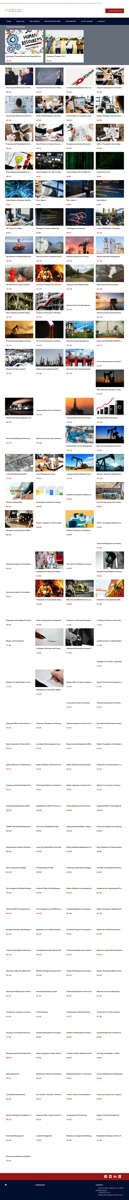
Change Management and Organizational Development (86, 909)
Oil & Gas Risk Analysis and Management (50, 341)
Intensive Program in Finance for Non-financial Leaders (86, 723)
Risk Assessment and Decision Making (110, 313)
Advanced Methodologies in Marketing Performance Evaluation (89, 826)
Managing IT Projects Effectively (47, 228)
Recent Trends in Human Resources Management (53, 144)
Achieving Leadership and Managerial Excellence (84, 868)
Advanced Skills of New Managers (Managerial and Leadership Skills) (60, 888)
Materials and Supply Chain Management (81, 1136)
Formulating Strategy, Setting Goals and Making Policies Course (59, 950)
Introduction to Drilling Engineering (18, 256)
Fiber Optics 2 (71, 200)
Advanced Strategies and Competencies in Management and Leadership (92, 950)
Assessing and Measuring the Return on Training (23, 87)
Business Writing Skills (14, 502)
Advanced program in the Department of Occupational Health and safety (31, 564)
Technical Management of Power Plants (80, 991)
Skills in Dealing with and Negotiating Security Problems (56, 620)
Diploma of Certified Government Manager (112, 929)
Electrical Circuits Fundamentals (108, 991)
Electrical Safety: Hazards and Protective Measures (54, 1115)
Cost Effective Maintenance (15, 1094)
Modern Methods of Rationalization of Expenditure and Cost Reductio (91, 765)
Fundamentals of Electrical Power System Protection (85, 1012)
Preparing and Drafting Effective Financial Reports (24, 785)
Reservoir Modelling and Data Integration (20, 438)
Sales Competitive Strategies (16, 868)
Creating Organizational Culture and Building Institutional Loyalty (90, 87)
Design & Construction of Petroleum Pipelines (52, 313)
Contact (101, 21)
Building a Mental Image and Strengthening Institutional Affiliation (90, 1033)
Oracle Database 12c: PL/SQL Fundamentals (82, 172)
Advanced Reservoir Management (78, 305)
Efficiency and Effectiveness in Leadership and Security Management (91, 600)
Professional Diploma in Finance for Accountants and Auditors (58, 785)
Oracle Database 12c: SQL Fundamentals (50, 172)
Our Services (71, 21)
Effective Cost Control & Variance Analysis (112, 785)
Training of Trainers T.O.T (55, 56)
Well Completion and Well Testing (18, 313)
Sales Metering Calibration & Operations (111, 389)
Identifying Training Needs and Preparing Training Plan (27, 56)
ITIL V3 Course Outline (14, 228)
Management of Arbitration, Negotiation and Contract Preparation (59, 690)
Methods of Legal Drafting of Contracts (20, 682)
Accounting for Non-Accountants (78, 703)
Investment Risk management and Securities (52, 744)
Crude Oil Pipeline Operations (16, 474)
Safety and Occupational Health (47, 369)
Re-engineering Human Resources (79, 144)
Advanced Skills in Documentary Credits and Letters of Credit (27, 723)
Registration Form (52, 21)
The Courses (34, 21)
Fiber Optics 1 (41, 200)
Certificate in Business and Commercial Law (112, 620)
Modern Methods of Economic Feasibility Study (53, 765)
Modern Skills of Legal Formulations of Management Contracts (89, 682)
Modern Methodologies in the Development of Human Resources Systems (62, 116)
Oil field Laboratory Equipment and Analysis (21, 418)
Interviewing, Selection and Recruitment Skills (22, 116)
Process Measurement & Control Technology (112, 361)
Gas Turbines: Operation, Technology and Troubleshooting (57, 1094)
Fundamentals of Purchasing (77, 1115)
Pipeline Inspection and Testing (77, 256)
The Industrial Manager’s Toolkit (108, 1053)
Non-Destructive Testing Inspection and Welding (83, 369)
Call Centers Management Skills (47, 826)
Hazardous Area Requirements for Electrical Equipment (25, 1033)
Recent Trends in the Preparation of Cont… (112, 682)
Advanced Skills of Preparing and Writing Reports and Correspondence (31, 909)
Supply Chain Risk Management (108, 1115)
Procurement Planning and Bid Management (21, 1156)
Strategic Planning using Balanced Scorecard (22, 929)
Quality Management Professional (78, 806)
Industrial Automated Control (46, 991)
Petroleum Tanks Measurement (77, 284)
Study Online (87, 21)
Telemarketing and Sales (44, 868)
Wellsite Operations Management (108, 256)
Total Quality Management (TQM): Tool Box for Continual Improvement (31, 806)
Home (9, 21)
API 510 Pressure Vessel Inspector (18, 284)
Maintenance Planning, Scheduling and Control (52, 1074)
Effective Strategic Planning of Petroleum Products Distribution (58, 971)
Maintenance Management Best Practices (111, 446)
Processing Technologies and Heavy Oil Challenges (24, 341)
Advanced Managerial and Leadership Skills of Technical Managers (90, 971)
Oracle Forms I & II (103, 172)
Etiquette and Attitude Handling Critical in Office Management (88, 495)
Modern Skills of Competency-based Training (82, 116)
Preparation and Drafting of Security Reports (22, 620)
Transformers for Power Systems (108, 1012)
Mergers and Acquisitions (15, 641)
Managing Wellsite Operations (107, 418)
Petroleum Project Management (78, 341)
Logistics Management (44, 1136)
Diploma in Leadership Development (109, 950)
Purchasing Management (15, 1136)
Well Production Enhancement (107, 284)
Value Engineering (12, 1074)
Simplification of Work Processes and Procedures (53, 806)
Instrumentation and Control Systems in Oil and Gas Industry (88, 418)
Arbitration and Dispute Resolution (79, 620)
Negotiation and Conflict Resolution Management (53, 929)
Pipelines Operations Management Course (111, 474)
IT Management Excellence (76, 228)
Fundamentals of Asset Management (79, 446)
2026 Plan (20, 21)
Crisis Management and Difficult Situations (51, 909)
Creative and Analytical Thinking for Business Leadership (26, 950)
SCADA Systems (42, 1012)
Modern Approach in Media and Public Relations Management (58, 1053)
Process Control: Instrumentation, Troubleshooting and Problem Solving (92, 1094)
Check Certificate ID (115, 11)
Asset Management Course (45, 474)
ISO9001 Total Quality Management (18, 826)
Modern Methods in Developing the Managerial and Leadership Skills (91, 888)
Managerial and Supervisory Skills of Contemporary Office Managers (30, 530)
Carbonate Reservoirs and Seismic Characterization (54, 410)
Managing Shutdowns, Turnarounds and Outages (84, 1074)
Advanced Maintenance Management (110, 1074)
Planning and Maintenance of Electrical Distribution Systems (27, 991)
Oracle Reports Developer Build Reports (20, 200)
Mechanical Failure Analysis (16, 369)
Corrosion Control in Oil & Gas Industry (50, 284)
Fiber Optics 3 (102, 200)
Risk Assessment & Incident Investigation (50, 256)
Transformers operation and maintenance (20, 1012)
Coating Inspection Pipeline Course (79, 474)
